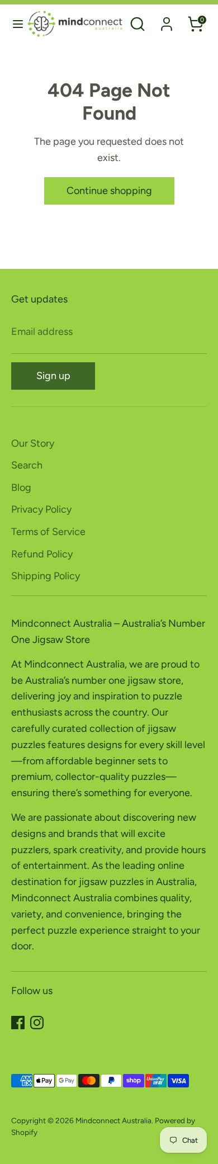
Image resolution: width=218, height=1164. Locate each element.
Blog (21, 487)
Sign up (53, 376)
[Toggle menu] (14, 23)
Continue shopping (109, 190)
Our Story (32, 443)
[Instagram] (37, 1022)
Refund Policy (42, 554)
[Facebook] (18, 1022)
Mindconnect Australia (113, 1120)
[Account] (166, 21)
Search (26, 465)
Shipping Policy (45, 576)
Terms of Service (48, 532)
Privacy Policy (41, 509)
